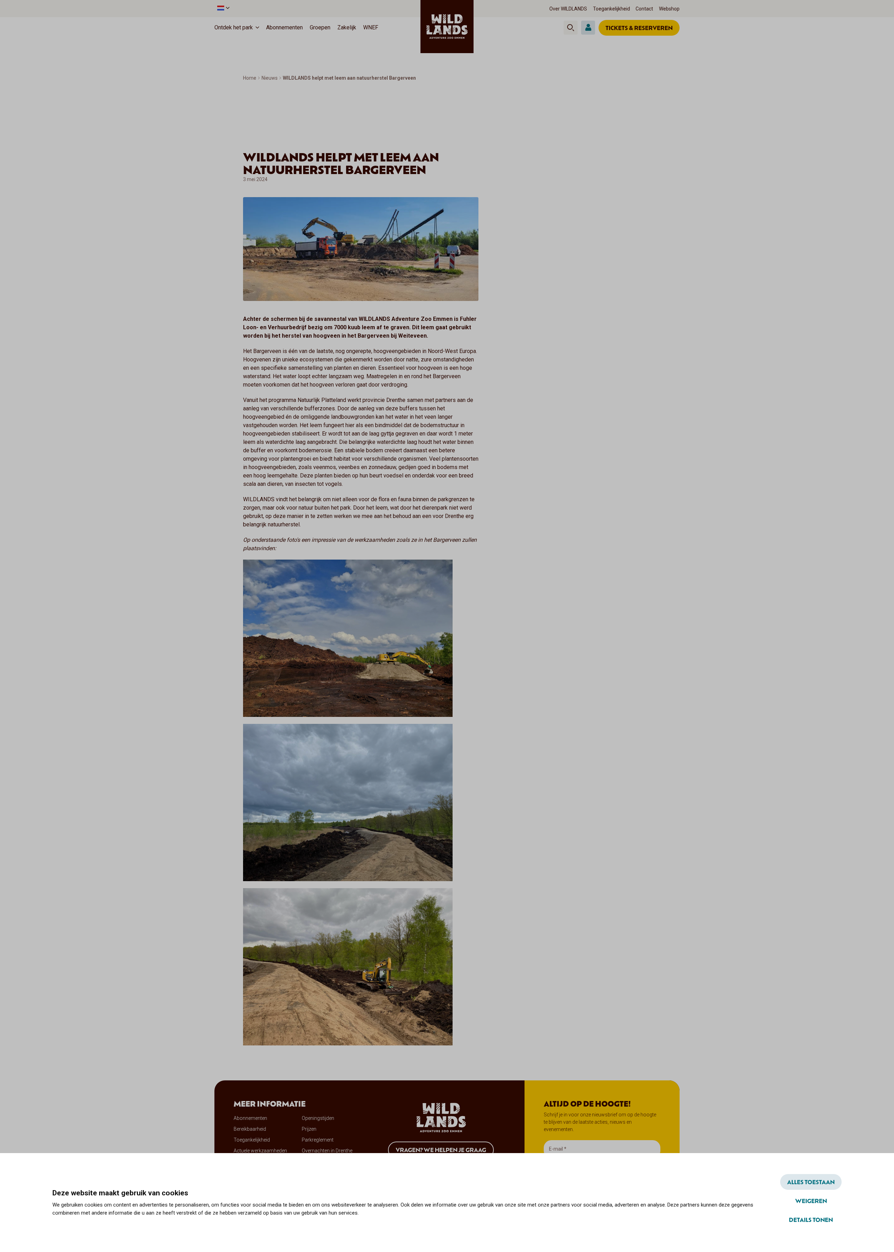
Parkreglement (318, 1140)
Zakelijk (346, 27)
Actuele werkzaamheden (260, 1150)
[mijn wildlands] (588, 28)
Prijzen (309, 1129)
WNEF (370, 27)
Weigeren (811, 1200)
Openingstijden (318, 1118)
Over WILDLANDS (568, 9)
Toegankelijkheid (611, 9)
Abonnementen (284, 27)
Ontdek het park (233, 27)
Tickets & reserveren (639, 27)
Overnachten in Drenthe (327, 1150)
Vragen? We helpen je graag (441, 1149)
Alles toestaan (811, 1182)
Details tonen (811, 1219)
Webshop (669, 9)
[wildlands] (447, 26)
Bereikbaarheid (250, 1129)
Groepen (320, 27)
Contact (644, 9)
